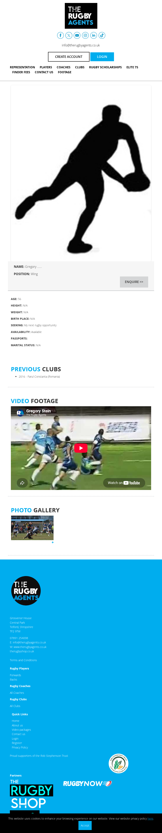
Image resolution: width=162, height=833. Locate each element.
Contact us (18, 734)
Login (15, 738)
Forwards (15, 675)
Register (17, 743)
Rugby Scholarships (105, 67)
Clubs (79, 67)
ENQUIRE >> (134, 282)
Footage (64, 72)
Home (15, 721)
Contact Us (44, 72)
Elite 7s (132, 67)
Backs (13, 679)
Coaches (63, 67)
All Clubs (15, 706)
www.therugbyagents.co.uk (30, 647)
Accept (85, 825)
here (150, 818)
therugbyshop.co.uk (22, 651)
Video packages (21, 729)
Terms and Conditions (23, 660)
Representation (22, 67)
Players (46, 67)
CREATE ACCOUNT (68, 57)
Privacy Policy (20, 747)
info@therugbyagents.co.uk (81, 45)
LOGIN (102, 57)
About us (17, 725)
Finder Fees (21, 72)
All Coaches (17, 693)
